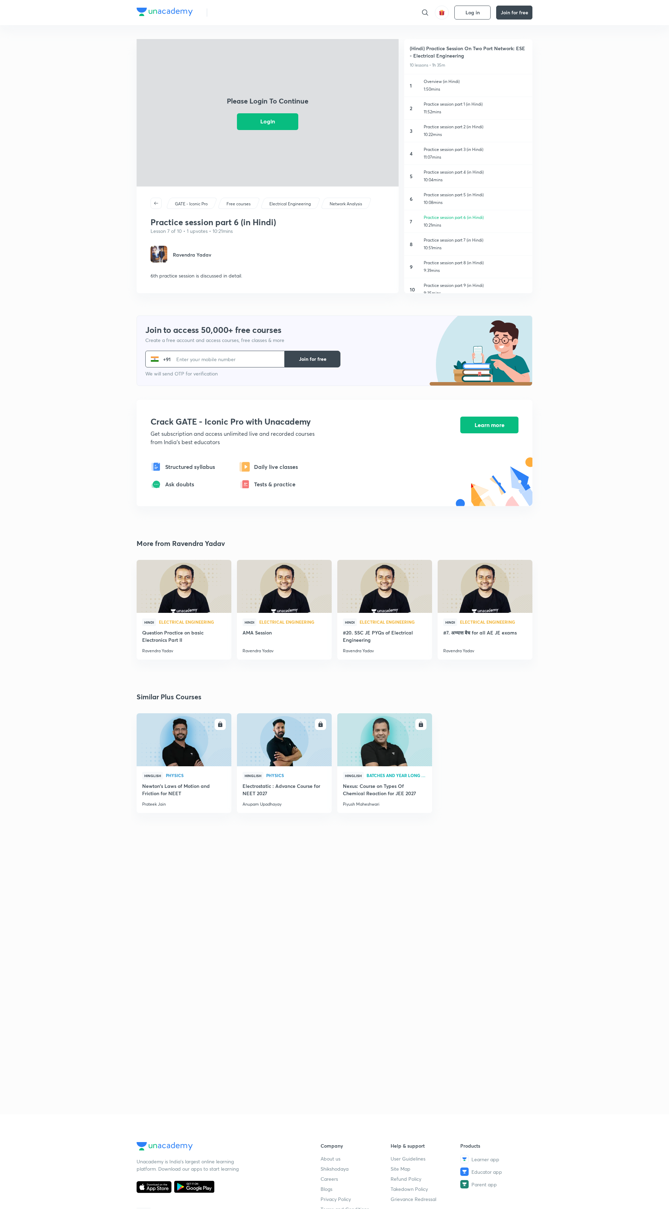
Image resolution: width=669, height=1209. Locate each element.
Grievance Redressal (413, 1199)
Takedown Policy (409, 1189)
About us (330, 1158)
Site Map (400, 1168)
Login (267, 121)
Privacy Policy (336, 1199)
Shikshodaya (334, 1168)
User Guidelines (408, 1158)
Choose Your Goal (243, 12)
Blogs (326, 1189)
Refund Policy (406, 1179)
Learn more (490, 424)
